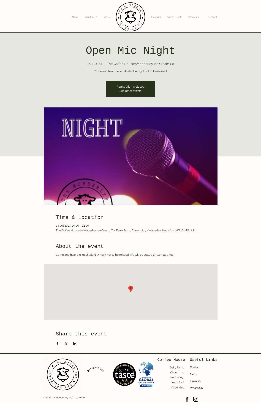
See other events (130, 91)
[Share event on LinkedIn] (75, 343)
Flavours (195, 381)
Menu (193, 374)
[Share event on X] (66, 343)
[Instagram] (195, 399)
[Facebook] (187, 399)
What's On (196, 388)
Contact (195, 367)
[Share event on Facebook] (57, 343)
